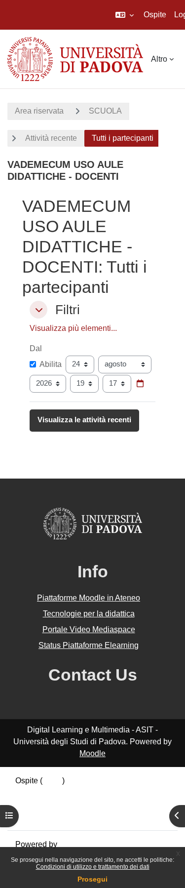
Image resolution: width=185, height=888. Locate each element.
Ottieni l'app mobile (48, 816)
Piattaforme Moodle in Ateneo (88, 598)
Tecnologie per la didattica (89, 613)
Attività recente (51, 138)
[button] (125, 15)
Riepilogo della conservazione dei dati (82, 792)
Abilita (50, 364)
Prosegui (92, 879)
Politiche (30, 804)
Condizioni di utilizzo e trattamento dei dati (92, 866)
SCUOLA (105, 111)
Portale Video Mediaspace (88, 629)
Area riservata (39, 111)
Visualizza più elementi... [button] (73, 328)
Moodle (92, 753)
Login (52, 780)
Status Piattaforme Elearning (88, 645)
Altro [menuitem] (159, 59)
